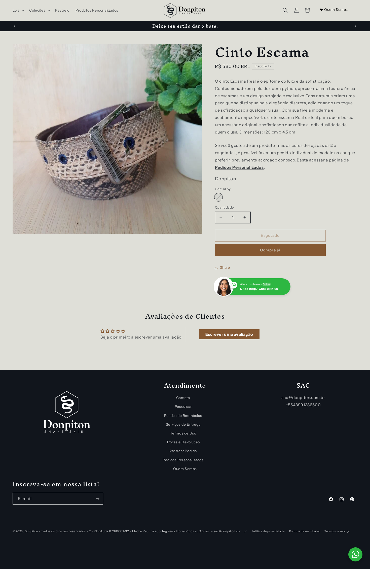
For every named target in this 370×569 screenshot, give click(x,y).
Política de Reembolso (183, 415)
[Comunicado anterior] (14, 26)
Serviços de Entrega (183, 424)
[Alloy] (218, 197)
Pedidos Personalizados (183, 459)
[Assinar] (97, 499)
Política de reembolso (304, 531)
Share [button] (225, 267)
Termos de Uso (183, 433)
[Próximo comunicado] (355, 26)
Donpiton (31, 531)
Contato (183, 397)
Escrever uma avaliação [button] (229, 334)
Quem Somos (336, 9)
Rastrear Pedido (183, 451)
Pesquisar (183, 406)
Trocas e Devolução (183, 442)
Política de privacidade (268, 531)
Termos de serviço (337, 531)
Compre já (270, 250)
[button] (18, 10)
